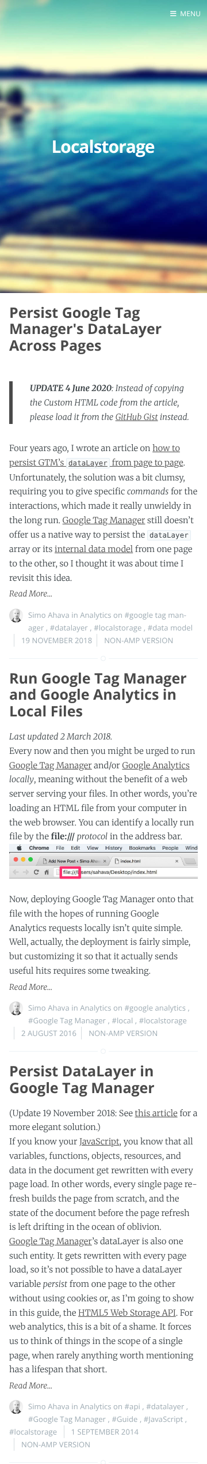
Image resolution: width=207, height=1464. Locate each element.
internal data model (94, 549)
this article (156, 1113)
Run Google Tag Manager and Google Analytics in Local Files (98, 695)
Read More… (30, 594)
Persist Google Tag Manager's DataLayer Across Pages (85, 329)
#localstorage (117, 627)
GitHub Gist (137, 417)
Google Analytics (156, 765)
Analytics (95, 615)
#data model (170, 627)
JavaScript (99, 1141)
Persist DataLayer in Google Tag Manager (82, 1079)
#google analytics (155, 1008)
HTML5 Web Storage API (127, 1313)
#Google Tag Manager (67, 1020)
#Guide (124, 1419)
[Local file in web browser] (103, 868)
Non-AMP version (138, 640)
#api (132, 1406)
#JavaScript (163, 1419)
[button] (185, 14)
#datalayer (69, 627)
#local (122, 1020)
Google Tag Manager (104, 520)
